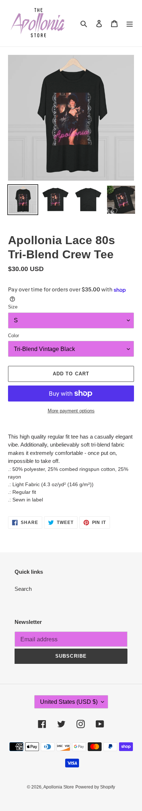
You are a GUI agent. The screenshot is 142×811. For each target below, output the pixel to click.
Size (12, 307)
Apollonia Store (58, 787)
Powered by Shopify (95, 787)
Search (23, 589)
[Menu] (129, 23)
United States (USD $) (69, 702)
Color (13, 335)
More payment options (71, 410)
